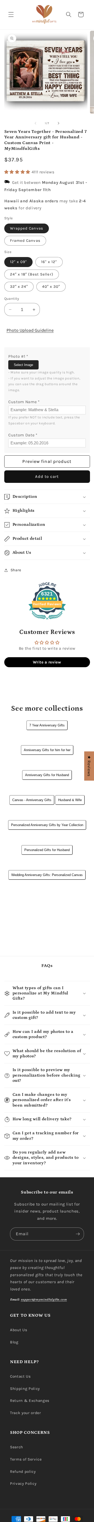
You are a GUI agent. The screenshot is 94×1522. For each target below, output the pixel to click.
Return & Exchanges (29, 1400)
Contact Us (20, 1376)
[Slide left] (35, 123)
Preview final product (46, 461)
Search (16, 1447)
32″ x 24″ (19, 286)
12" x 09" (18, 262)
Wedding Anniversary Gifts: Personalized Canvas (47, 875)
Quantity (11, 299)
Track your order (25, 1413)
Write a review (47, 662)
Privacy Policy (23, 1483)
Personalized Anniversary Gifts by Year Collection (47, 825)
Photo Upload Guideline (30, 330)
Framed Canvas (25, 240)
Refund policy (23, 1471)
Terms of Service (26, 1459)
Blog (14, 1342)
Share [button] (16, 570)
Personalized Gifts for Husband (47, 850)
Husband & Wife (70, 800)
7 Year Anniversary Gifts (47, 725)
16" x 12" (49, 262)
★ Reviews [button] (89, 766)
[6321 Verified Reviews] (47, 620)
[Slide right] (58, 123)
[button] (11, 14)
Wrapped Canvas (26, 228)
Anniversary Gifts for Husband (47, 775)
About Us (18, 1330)
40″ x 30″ (51, 286)
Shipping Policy (25, 1388)
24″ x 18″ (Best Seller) (31, 274)
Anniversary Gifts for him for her (47, 750)
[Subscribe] (78, 1233)
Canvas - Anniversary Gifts (31, 800)
